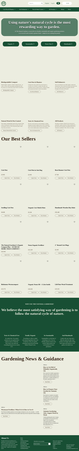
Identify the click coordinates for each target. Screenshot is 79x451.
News (69, 9)
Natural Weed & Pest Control (9, 130)
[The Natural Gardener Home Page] (3, 5)
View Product (17, 178)
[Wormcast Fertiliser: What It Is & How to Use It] (21, 384)
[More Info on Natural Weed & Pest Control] (12, 119)
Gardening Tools (23, 445)
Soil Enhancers (23, 9)
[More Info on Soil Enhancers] (66, 80)
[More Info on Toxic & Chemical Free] (39, 119)
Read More (5, 416)
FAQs (54, 445)
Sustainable (29, 44)
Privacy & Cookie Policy (58, 441)
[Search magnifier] (42, 3)
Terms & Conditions (57, 442)
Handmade (67, 44)
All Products (52, 9)
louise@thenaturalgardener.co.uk (72, 448)
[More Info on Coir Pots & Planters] (39, 80)
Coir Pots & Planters (8, 9)
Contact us (55, 448)
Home (21, 438)
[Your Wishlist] (58, 3)
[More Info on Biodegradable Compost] (12, 80)
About (62, 9)
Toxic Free (48, 44)
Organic (10, 44)
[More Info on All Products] (66, 119)
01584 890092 (68, 447)
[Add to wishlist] (21, 147)
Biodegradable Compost (8, 90)
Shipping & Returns (57, 443)
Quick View (7, 178)
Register (47, 3)
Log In (52, 3)
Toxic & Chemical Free (35, 130)
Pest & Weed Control (38, 9)
